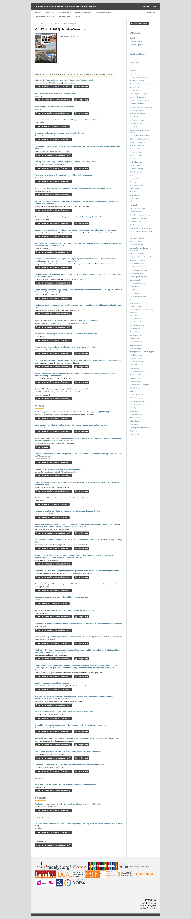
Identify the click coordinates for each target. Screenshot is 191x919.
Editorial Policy (103, 12)
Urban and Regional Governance (141, 231)
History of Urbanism (137, 254)
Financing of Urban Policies (139, 218)
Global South (134, 411)
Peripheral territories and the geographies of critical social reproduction (64, 175)
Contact (77, 16)
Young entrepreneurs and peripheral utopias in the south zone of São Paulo (65, 347)
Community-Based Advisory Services (142, 84)
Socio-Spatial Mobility (137, 325)
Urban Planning (135, 368)
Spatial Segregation (136, 395)
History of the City (136, 241)
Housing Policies (135, 378)
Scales (132, 175)
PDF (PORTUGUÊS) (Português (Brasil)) (54, 87)
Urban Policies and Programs (139, 385)
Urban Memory (135, 303)
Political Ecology (135, 152)
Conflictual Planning (136, 362)
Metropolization (135, 319)
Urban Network (135, 388)
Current (38, 12)
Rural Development (136, 117)
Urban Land (134, 424)
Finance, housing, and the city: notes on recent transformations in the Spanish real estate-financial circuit (78, 637)
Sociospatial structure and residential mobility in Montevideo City (61, 597)
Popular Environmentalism (139, 77)
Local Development (136, 110)
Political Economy (136, 155)
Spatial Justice (134, 287)
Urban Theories (135, 421)
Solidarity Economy (136, 169)
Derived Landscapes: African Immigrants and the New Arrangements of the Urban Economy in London (77, 584)
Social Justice (134, 290)
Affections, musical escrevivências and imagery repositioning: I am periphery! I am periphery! (73, 188)
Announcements (64, 12)
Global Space (134, 182)
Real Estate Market (136, 306)
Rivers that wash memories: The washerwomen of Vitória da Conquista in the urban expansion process (76, 738)
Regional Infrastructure (138, 260)
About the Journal (83, 12)
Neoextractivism (135, 335)
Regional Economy (136, 162)
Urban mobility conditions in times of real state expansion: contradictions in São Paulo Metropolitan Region (78, 624)
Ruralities (133, 391)
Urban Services (135, 404)
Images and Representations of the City (143, 257)
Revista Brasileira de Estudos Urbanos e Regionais (65, 6)
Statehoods (133, 205)
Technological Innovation (138, 270)
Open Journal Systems (138, 54)
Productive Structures (137, 208)
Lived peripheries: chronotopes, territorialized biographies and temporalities (66, 120)
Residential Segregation (138, 398)
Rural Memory (135, 300)
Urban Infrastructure (137, 263)
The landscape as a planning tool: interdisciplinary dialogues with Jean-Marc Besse (68, 804)
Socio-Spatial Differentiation (139, 136)
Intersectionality (135, 280)
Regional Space (135, 195)
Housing (132, 235)
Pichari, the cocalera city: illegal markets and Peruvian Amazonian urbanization (67, 511)
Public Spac (133, 192)
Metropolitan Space (136, 185)
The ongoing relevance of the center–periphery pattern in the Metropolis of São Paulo (69, 217)
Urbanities (133, 431)
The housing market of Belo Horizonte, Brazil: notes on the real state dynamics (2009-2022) (72, 412)
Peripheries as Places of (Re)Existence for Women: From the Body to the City (66, 334)
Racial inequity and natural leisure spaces (52, 683)
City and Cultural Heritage (138, 97)
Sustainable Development (138, 120)
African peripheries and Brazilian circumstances (54, 107)
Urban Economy (135, 159)
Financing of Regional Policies (140, 215)
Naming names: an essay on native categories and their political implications (66, 162)
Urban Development (136, 123)
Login (154, 6)
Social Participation (136, 355)
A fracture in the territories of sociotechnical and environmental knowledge (65, 784)
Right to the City (135, 149)
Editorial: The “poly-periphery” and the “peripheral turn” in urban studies (64, 80)
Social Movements (136, 328)
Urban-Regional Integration (139, 277)
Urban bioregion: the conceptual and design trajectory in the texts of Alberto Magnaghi (70, 725)
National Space (135, 188)
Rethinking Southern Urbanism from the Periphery (55, 93)
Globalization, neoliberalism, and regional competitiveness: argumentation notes (68, 751)
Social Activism (135, 90)
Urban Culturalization (137, 104)
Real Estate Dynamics (137, 146)
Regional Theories (136, 414)
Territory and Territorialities (139, 428)
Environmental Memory (138, 297)
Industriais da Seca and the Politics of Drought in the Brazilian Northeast (64, 610)
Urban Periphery (135, 358)
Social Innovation (136, 267)
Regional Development (137, 114)
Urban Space (134, 198)
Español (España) (136, 45)
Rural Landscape (135, 345)
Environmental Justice (137, 283)
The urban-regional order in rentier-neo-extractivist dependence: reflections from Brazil (70, 765)
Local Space (134, 179)
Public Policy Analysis (137, 80)
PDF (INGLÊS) (82, 87)
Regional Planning (136, 365)
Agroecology (134, 74)
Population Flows (136, 225)
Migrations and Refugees (138, 322)
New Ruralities (135, 338)
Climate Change (135, 332)
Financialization (135, 212)
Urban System (134, 408)
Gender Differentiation (137, 142)
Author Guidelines (44, 16)
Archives (49, 12)
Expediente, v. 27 (42, 841)
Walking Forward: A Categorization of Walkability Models (58, 469)
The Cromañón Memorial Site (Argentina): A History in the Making (61, 498)
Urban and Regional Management (141, 228)
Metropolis (133, 315)
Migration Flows (135, 222)
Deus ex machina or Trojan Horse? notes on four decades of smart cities (64, 712)
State (131, 202)
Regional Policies (135, 381)
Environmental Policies (138, 371)
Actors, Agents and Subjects (139, 94)
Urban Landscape (135, 348)
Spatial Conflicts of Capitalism (140, 100)
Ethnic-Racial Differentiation (139, 139)
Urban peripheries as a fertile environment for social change (59, 133)
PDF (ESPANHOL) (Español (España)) (53, 126)
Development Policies (137, 375)
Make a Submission (139, 24)
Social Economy (135, 165)
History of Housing (136, 245)
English (132, 38)
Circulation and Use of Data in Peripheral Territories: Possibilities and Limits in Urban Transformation (75, 230)
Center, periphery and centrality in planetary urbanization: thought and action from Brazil (71, 425)
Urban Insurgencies (136, 273)
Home (37, 23)
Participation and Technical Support (142, 352)
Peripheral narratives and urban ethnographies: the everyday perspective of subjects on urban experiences (78, 360)
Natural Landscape (136, 342)
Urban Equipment (136, 172)
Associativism (134, 87)
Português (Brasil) (136, 41)
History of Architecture (137, 238)
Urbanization (134, 434)
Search (151, 12)
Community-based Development (141, 107)
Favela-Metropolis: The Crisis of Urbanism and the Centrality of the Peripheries (66, 321)
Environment (134, 293)
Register (146, 6)
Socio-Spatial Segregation (138, 401)
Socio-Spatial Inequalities (138, 127)
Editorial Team (64, 16)
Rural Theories (135, 418)
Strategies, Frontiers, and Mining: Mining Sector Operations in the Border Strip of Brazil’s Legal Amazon (77, 571)
